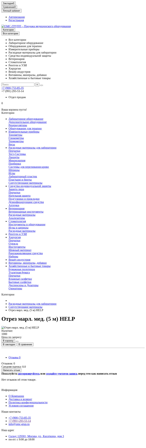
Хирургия (15, 237)
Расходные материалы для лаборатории (32, 147)
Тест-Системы (17, 154)
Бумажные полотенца (22, 269)
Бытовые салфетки (20, 282)
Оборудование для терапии (25, 128)
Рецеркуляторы (18, 125)
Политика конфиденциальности (28, 402)
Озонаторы (15, 288)
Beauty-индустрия (19, 259)
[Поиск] (41, 85)
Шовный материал (20, 250)
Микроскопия (17, 160)
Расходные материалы (22, 214)
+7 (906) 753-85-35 (12, 87)
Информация (9, 389)
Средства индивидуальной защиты (30, 186)
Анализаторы (17, 218)
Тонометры (15, 134)
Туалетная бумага (19, 272)
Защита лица (16, 189)
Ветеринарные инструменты (26, 211)
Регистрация (16, 20)
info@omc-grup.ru (19, 424)
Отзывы (14, 357)
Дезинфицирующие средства (26, 202)
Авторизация (17, 16)
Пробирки (15, 163)
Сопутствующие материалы (25, 182)
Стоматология (17, 221)
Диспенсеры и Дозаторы (23, 285)
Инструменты (17, 246)
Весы (12, 144)
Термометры (16, 141)
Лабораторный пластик (23, 176)
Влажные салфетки (20, 278)
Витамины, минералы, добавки (28, 262)
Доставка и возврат (20, 399)
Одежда (13, 243)
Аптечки (14, 205)
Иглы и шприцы (18, 227)
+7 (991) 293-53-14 (20, 420)
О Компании (16, 396)
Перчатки (14, 150)
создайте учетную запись (61, 373)
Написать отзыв (11, 370)
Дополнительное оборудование (28, 122)
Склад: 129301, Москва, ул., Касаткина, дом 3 (36, 436)
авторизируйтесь (29, 373)
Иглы (12, 173)
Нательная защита (19, 195)
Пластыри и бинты (20, 179)
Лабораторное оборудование (26, 118)
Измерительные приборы (24, 131)
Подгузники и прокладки (24, 198)
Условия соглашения (21, 405)
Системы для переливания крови (29, 166)
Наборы (13, 256)
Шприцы (14, 170)
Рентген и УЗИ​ (18, 234)
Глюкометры (16, 138)
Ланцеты (14, 157)
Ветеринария (16, 208)
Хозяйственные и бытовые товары (30, 266)
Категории (8, 29)
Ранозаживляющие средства (26, 253)
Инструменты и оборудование (27, 224)
